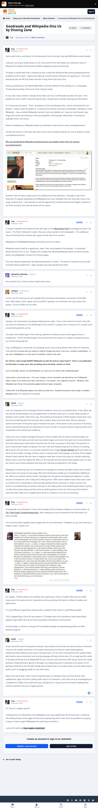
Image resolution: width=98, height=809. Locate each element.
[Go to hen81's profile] (7, 404)
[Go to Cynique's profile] (7, 292)
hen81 (13, 403)
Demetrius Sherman (19, 274)
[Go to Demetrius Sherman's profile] (7, 275)
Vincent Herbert (67, 450)
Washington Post (61, 228)
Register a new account (26, 746)
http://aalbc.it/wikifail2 (34, 728)
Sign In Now (71, 746)
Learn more (4, 4)
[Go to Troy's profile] (7, 37)
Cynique (14, 291)
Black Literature (38, 37)
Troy (11, 37)
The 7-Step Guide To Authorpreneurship (22, 512)
